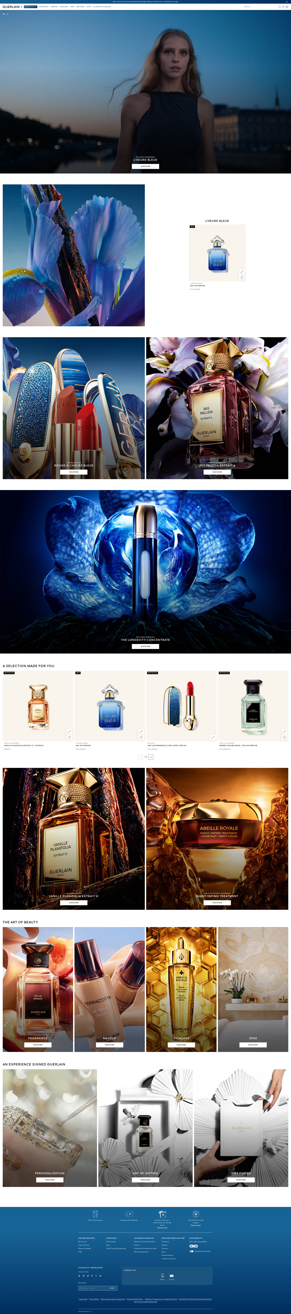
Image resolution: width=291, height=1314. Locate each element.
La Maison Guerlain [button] (102, 6)
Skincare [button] (64, 6)
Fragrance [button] (44, 6)
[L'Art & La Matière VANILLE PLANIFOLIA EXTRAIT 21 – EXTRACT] (38, 706)
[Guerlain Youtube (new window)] (79, 1276)
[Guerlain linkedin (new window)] (100, 1276)
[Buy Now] (242, 277)
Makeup (165, 1245)
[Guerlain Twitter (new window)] (96, 1276)
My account (82, 1241)
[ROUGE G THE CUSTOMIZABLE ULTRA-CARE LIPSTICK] (181, 706)
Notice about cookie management (113, 1299)
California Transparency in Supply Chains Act (161, 1299)
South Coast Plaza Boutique (116, 1248)
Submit (112, 1288)
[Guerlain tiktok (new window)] (88, 1276)
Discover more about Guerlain (144, 1241)
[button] (287, 1)
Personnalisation (167, 1255)
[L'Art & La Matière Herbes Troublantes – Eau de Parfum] (253, 706)
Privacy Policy (94, 1299)
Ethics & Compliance (141, 1252)
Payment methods (84, 1248)
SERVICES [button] (80, 6)
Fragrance (165, 1241)
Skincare (165, 1248)
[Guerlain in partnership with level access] (193, 1246)
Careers (137, 1245)
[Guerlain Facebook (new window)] (92, 1276)
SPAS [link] (72, 6)
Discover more (162, 1227)
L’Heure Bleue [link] (31, 6)
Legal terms (83, 1299)
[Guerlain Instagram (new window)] (83, 1276)
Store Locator (111, 1241)
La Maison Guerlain (169, 1259)
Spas (108, 1245)
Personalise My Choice (135, 1299)
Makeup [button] (54, 6)
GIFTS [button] (89, 6)
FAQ (80, 1252)
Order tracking (83, 1245)
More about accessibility (198, 1241)
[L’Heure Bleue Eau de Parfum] (217, 252)
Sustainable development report (145, 1248)
